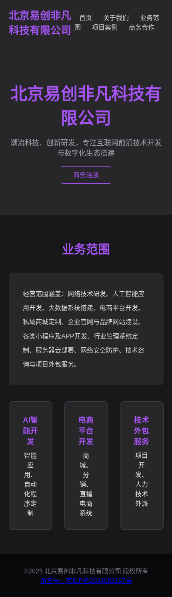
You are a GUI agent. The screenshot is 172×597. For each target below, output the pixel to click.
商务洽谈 (86, 175)
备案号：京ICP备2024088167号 (86, 580)
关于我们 (116, 17)
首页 (85, 17)
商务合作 (141, 27)
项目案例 (105, 27)
